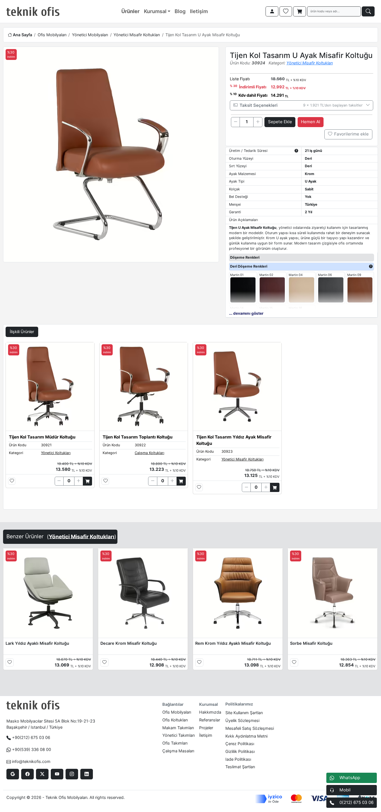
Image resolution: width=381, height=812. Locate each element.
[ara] (368, 11)
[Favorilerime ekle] (12, 481)
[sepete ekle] (87, 481)
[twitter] (42, 774)
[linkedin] (86, 774)
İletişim (205, 735)
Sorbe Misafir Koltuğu (311, 643)
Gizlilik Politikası (240, 751)
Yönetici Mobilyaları (90, 34)
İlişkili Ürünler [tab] (22, 331)
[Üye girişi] (272, 11)
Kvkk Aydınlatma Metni (246, 736)
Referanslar (209, 720)
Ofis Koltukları (175, 720)
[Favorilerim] (285, 11)
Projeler (206, 727)
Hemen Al (310, 121)
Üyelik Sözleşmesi (242, 720)
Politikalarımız (239, 704)
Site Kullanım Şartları (244, 712)
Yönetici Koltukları (56, 453)
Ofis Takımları (174, 743)
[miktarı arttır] (257, 122)
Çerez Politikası (239, 743)
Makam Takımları (178, 727)
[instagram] (72, 774)
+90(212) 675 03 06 (31, 737)
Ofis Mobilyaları (52, 34)
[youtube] (57, 774)
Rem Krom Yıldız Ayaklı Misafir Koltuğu (233, 643)
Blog (180, 11)
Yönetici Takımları (178, 735)
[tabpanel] (190, 424)
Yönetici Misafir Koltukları (137, 34)
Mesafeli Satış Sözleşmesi (249, 728)
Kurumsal (155, 11)
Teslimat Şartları (240, 766)
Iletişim (199, 11)
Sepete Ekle (280, 121)
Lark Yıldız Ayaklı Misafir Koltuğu (37, 643)
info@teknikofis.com (31, 761)
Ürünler (130, 11)
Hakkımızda (210, 712)
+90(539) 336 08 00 (31, 749)
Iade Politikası (238, 759)
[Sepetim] (299, 11)
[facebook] (27, 774)
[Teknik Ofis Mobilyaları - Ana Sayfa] (32, 11)
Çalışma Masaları (178, 750)
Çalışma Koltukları (149, 453)
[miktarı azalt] (235, 122)
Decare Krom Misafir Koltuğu (128, 643)
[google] (12, 774)
